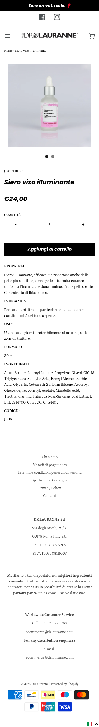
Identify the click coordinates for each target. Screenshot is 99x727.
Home (8, 50)
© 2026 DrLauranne (35, 684)
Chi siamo (50, 457)
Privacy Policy (49, 488)
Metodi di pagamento (49, 465)
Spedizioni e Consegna (50, 480)
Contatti (49, 496)
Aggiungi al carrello (50, 249)
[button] (93, 724)
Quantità (12, 215)
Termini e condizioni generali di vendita (50, 473)
